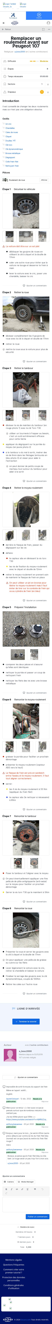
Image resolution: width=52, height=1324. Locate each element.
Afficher (44, 180)
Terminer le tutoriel (27, 1021)
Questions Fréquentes (13, 1264)
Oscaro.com (26, 1319)
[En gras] (6, 1189)
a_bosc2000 (20, 52)
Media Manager (27, 1182)
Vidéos (39, 18)
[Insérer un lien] (22, 1189)
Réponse (45, 1101)
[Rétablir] (6, 1193)
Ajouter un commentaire (36, 286)
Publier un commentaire (37, 1217)
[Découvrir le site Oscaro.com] (8, 1319)
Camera (10, 1182)
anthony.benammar (14, 1124)
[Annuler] (42, 1189)
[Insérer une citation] (34, 1189)
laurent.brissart (12, 1099)
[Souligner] (27, 1189)
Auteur (7, 1045)
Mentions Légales (13, 1259)
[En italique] (11, 1189)
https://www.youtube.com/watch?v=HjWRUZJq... (26, 1119)
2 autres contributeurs (39, 1045)
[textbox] (26, 1204)
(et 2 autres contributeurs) (36, 52)
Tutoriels (13, 18)
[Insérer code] (16, 1189)
